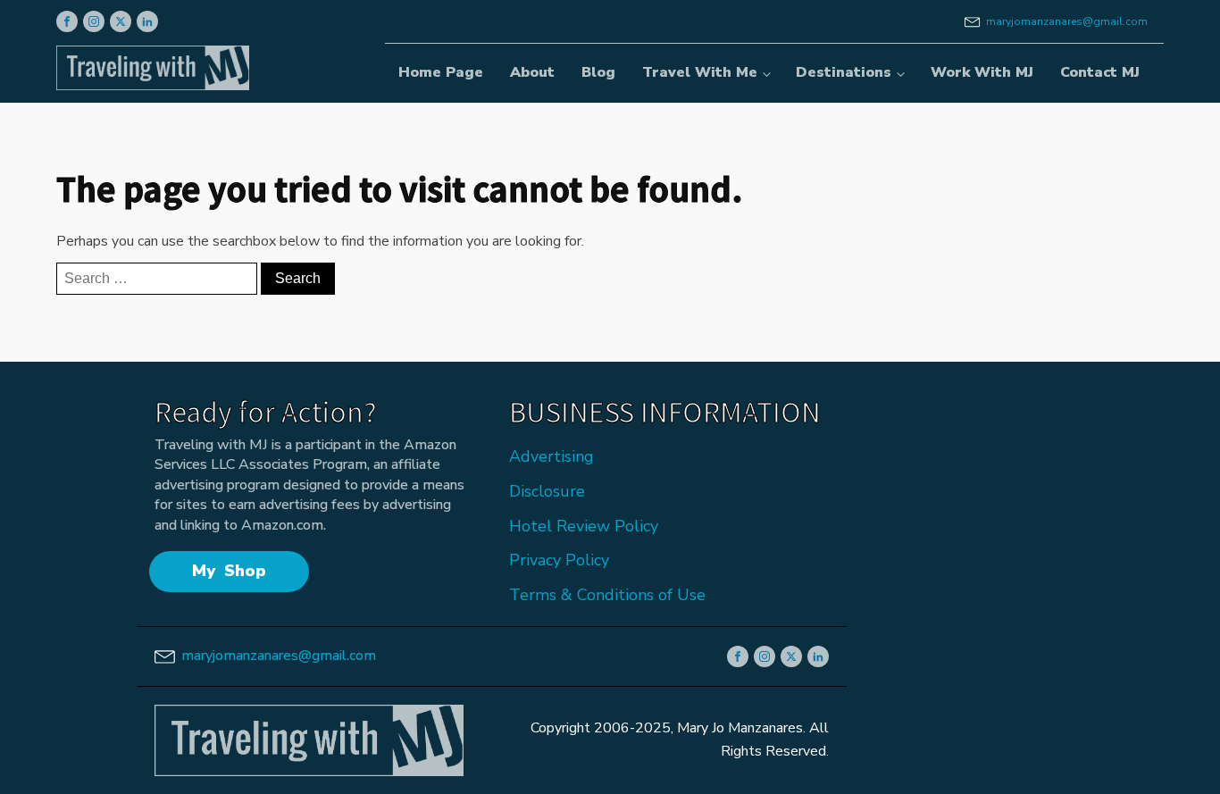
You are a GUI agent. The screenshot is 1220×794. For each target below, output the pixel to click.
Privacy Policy (559, 560)
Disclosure (547, 491)
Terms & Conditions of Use (607, 595)
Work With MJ (982, 72)
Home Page (440, 72)
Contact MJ (1100, 72)
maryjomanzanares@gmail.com (1067, 21)
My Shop (229, 570)
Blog (598, 72)
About (532, 72)
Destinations (843, 72)
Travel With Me (699, 72)
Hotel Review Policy (583, 526)
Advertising (551, 456)
